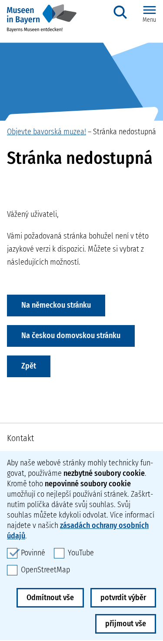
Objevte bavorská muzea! (46, 131)
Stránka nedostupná (124, 131)
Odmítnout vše (50, 597)
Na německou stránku (56, 305)
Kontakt (20, 438)
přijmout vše (125, 623)
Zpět (28, 366)
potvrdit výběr (123, 597)
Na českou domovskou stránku (70, 335)
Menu (149, 19)
